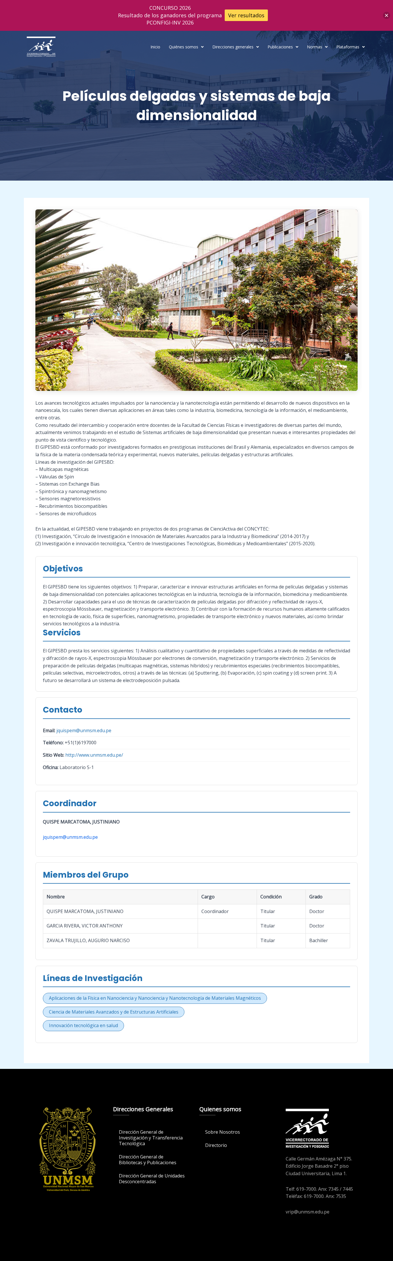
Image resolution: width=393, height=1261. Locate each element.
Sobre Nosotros (222, 1132)
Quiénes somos (183, 47)
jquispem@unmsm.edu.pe (83, 730)
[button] (186, 47)
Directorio (216, 1145)
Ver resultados (246, 15)
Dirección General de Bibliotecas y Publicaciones (147, 1160)
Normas (314, 47)
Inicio (155, 47)
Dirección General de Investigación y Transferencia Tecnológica (151, 1138)
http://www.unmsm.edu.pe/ (94, 755)
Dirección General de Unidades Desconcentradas (152, 1179)
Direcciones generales (232, 47)
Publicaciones (280, 47)
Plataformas (347, 47)
